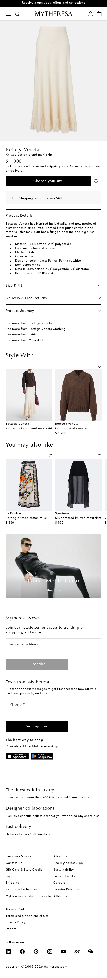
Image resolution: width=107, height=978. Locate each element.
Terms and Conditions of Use (27, 916)
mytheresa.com (55, 966)
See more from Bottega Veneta (29, 323)
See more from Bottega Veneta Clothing (36, 329)
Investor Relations (67, 889)
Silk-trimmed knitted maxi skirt (78, 518)
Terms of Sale (16, 909)
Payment (12, 876)
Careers (59, 882)
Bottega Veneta (22, 149)
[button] (48, 181)
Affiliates (60, 896)
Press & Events (64, 876)
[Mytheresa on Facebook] (22, 951)
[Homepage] (53, 13)
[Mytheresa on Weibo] (77, 951)
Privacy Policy (15, 922)
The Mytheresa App (68, 863)
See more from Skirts (21, 334)
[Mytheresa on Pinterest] (36, 951)
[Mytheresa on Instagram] (50, 951)
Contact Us (14, 863)
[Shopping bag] (99, 13)
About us (60, 856)
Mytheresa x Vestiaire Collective (29, 896)
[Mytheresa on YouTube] (63, 951)
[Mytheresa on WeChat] (91, 951)
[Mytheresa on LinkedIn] (9, 951)
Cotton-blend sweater (71, 428)
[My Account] (90, 13)
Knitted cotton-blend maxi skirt (29, 428)
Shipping (12, 882)
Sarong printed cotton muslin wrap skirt (35, 518)
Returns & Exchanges (21, 889)
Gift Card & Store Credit (24, 869)
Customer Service (19, 856)
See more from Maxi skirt (24, 340)
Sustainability (64, 869)
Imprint (11, 929)
